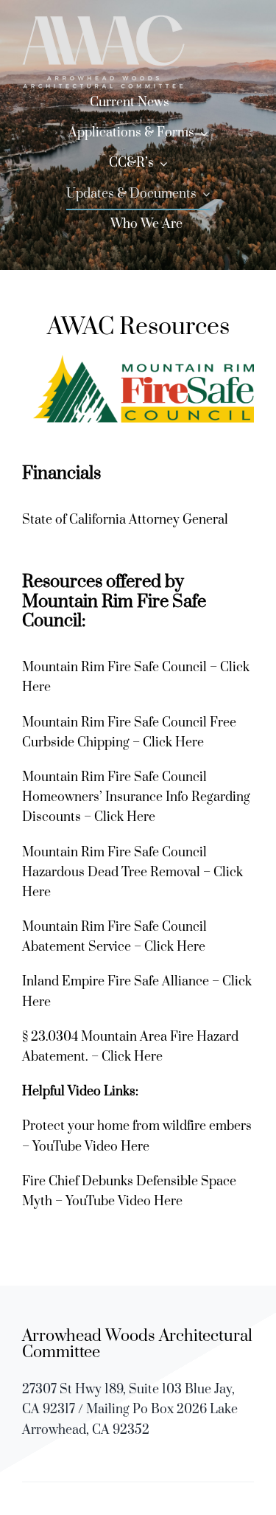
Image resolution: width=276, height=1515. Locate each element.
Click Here (173, 743)
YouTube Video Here (90, 1147)
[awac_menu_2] (103, 21)
